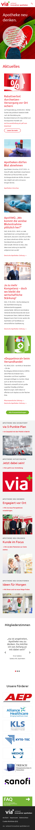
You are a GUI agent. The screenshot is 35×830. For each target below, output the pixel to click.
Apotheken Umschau (11, 188)
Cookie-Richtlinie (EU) (10, 821)
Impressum (14, 817)
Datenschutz (23, 817)
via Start (6, 817)
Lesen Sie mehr (12, 130)
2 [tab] (17, 671)
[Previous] (5, 652)
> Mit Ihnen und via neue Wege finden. (16, 589)
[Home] (17, 3)
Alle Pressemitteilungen (17, 412)
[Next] (29, 652)
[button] (32, 3)
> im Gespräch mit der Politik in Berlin (16, 432)
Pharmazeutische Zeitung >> (14, 400)
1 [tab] (15, 671)
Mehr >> (14, 44)
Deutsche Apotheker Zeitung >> (15, 255)
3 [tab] (19, 671)
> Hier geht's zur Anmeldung (13, 468)
